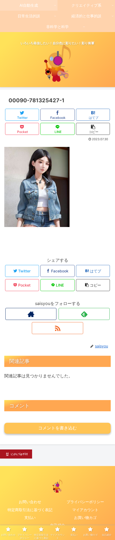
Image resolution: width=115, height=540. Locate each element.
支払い (30, 517)
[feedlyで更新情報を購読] (84, 314)
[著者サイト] (30, 314)
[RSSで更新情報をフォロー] (57, 328)
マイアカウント (85, 509)
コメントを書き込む (57, 428)
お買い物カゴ (85, 517)
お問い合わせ (30, 501)
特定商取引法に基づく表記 (29, 509)
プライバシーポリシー (85, 501)
